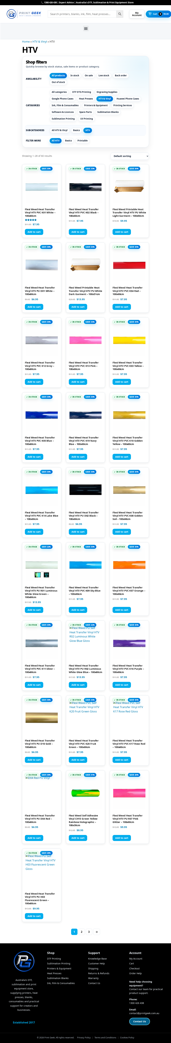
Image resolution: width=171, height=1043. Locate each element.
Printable (82, 140)
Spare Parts (85, 112)
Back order (121, 75)
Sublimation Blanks (108, 112)
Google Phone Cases (62, 98)
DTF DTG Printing (81, 91)
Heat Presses (86, 98)
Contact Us (94, 983)
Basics (76, 130)
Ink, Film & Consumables (65, 105)
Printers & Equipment (96, 105)
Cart (131, 963)
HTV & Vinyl (39, 41)
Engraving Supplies (107, 91)
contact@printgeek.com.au (144, 1013)
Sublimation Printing (63, 118)
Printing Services (122, 105)
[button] (86, 28)
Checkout (134, 968)
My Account (135, 958)
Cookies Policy (127, 1037)
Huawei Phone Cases (128, 98)
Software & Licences (63, 112)
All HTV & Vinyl (59, 130)
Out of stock (58, 82)
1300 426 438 (136, 1003)
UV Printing (86, 118)
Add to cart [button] (34, 231)
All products (58, 75)
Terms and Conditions (105, 1037)
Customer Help (96, 963)
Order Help (135, 973)
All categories (59, 91)
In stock (74, 75)
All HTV (55, 140)
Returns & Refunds (98, 973)
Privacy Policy (84, 1037)
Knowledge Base (97, 958)
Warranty (93, 978)
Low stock (104, 75)
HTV (88, 130)
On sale (89, 75)
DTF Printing (54, 958)
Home (26, 41)
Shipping (93, 968)
